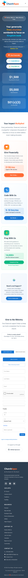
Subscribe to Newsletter (11, 559)
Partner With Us (8, 530)
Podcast (6, 508)
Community (7, 543)
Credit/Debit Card (7, 351)
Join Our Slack (7, 535)
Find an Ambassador (9, 516)
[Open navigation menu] (25, 3)
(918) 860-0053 (9, 551)
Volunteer (6, 538)
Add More (5, 425)
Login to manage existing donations (9, 439)
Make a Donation (14, 359)
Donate (22, 434)
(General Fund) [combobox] (7, 421)
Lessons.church (8, 494)
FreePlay (6, 499)
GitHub (5, 519)
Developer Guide (8, 513)
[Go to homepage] (10, 3)
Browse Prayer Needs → (14, 265)
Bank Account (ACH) (20, 351)
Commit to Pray (14, 262)
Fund (5, 419)
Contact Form (9, 557)
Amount (5, 412)
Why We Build (7, 510)
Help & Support (7, 521)
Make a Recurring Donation (14, 364)
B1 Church (6, 491)
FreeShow (6, 497)
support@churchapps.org (12, 554)
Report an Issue (8, 541)
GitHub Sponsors (8, 532)
